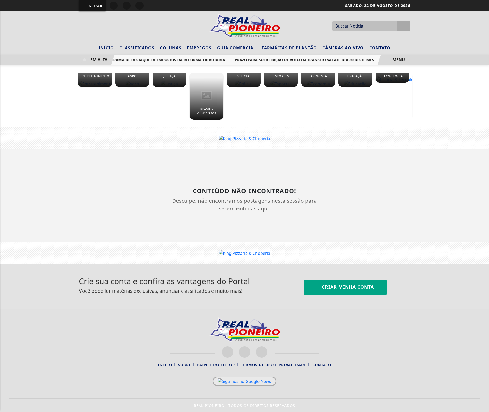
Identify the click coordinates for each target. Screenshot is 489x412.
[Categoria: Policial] (244, 83)
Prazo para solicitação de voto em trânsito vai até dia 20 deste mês (302, 59)
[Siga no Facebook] (114, 6)
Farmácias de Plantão (289, 48)
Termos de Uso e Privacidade (273, 364)
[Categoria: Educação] (355, 83)
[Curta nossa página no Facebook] (227, 352)
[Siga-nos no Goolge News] (244, 381)
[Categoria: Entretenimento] (95, 83)
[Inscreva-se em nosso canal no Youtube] (261, 352)
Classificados (136, 48)
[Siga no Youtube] (139, 6)
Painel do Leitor (216, 364)
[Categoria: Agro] (132, 83)
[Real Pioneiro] (244, 25)
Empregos (199, 48)
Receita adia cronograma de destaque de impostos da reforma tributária (145, 59)
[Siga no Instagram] (127, 6)
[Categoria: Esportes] (281, 83)
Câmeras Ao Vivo (343, 48)
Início (106, 48)
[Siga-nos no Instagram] (244, 352)
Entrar (94, 5)
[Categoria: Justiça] (169, 83)
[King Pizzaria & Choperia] (244, 138)
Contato (379, 48)
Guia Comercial (236, 48)
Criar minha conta (347, 287)
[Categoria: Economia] (318, 83)
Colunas (170, 48)
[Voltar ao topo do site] (481, 247)
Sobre (184, 364)
